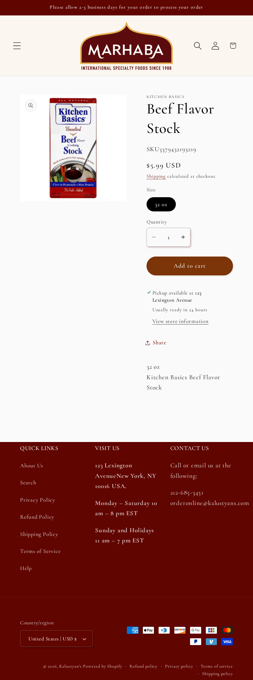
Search (28, 482)
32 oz (161, 204)
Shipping (156, 176)
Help (26, 568)
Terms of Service (40, 551)
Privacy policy (179, 666)
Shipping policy (217, 673)
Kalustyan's (70, 666)
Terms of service (217, 666)
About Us (31, 465)
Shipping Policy (39, 534)
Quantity (157, 222)
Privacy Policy (37, 499)
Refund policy (143, 666)
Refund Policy (37, 516)
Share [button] (159, 342)
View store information (180, 321)
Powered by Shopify (102, 666)
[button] (17, 45)
